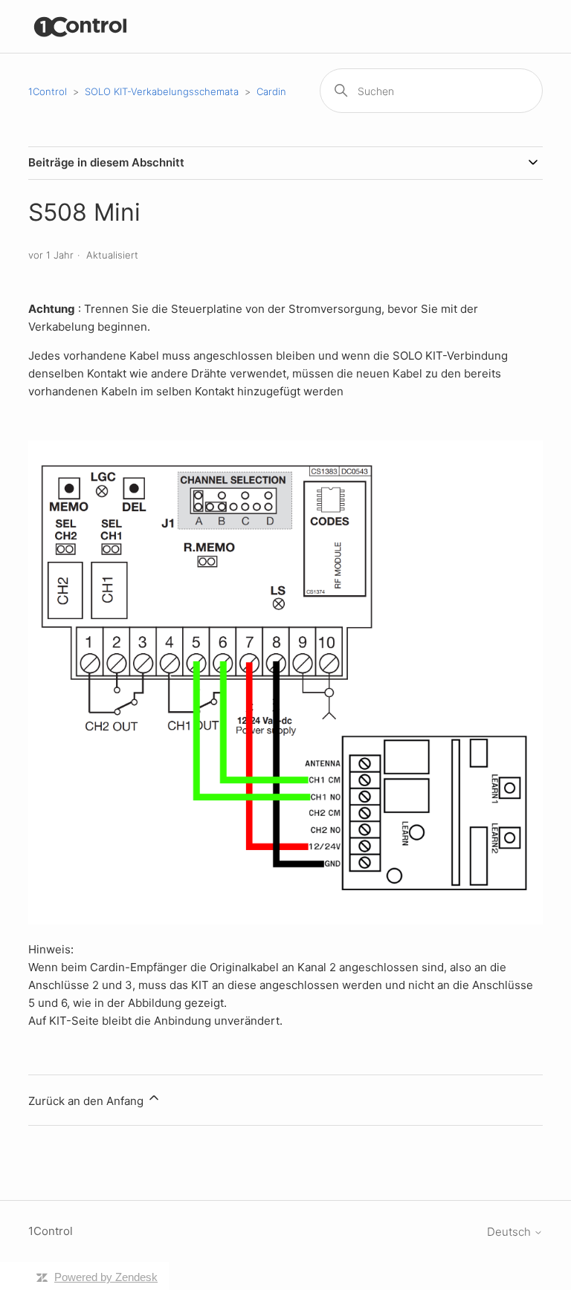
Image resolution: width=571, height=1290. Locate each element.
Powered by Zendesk (106, 1277)
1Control (47, 91)
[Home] (80, 26)
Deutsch (510, 1231)
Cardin (271, 91)
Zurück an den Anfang (87, 1101)
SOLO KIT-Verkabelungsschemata (162, 91)
